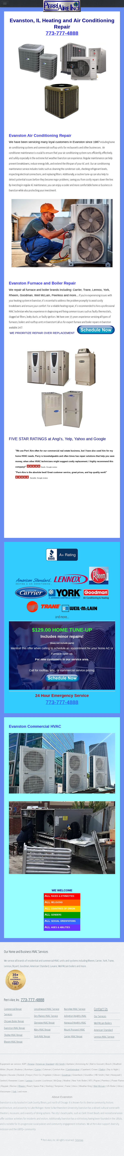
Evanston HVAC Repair (14, 1028)
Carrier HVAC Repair (73, 1036)
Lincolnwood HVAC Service (46, 1009)
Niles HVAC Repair (42, 1030)
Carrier (38, 1069)
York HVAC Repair (42, 1036)
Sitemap (79, 1140)
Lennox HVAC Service (104, 1037)
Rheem (22, 1086)
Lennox (29, 1080)
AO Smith (60, 1064)
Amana (31, 1064)
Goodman (66, 1075)
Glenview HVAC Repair (44, 1023)
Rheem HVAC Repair (13, 1042)
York (14, 1091)
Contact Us (101, 1009)
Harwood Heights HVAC (75, 1023)
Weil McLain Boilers (103, 1023)
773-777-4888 (32, 1000)
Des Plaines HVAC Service (46, 1016)
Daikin (102, 1069)
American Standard (103, 1030)
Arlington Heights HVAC (75, 1016)
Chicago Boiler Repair (14, 1021)
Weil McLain (99, 1086)
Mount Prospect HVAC (74, 1030)
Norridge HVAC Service (74, 1009)
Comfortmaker (72, 1069)
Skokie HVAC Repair (13, 1035)
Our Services (100, 1016)
